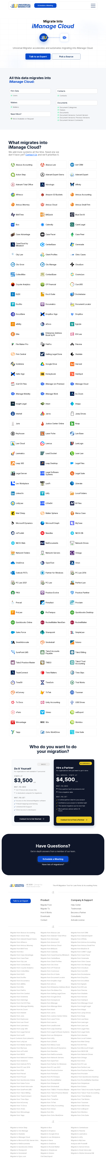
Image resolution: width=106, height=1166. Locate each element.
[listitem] (32, 792)
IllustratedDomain (33, 886)
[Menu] (92, 5)
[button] (31, 154)
